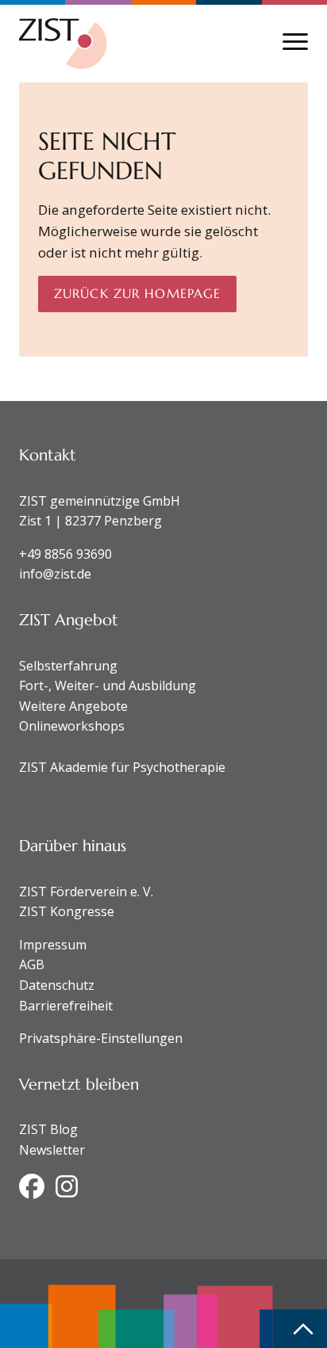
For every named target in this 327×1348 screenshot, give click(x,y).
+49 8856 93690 (65, 554)
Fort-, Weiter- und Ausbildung (107, 685)
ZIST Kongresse (66, 911)
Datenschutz (56, 985)
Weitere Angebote (73, 706)
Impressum (53, 944)
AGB (31, 964)
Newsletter (52, 1150)
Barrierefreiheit (66, 1005)
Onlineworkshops (72, 726)
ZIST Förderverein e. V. (86, 891)
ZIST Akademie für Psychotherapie (122, 767)
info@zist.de (55, 573)
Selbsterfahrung (68, 665)
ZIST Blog (48, 1129)
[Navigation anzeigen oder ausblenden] (295, 41)
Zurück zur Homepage (137, 293)
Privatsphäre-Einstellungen (101, 1038)
